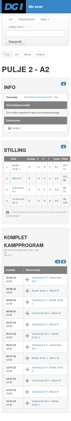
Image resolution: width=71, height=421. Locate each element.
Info (17, 54)
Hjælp (44, 19)
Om (11, 19)
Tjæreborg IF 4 (40, 277)
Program (40, 54)
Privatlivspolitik (27, 19)
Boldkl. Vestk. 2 (40, 290)
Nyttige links (15, 26)
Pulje (7, 54)
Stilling (27, 54)
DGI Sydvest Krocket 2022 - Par (41, 97)
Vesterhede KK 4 (41, 313)
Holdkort (16, 128)
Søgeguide (15, 41)
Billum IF (16, 178)
